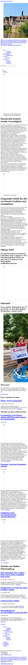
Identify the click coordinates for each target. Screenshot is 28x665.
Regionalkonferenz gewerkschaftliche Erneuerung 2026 (14, 611)
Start (4, 50)
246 (4, 562)
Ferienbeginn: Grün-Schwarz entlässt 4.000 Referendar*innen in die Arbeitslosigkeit (13, 417)
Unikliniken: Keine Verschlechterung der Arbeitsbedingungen (8, 515)
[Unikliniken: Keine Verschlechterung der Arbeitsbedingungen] (14, 530)
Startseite (5, 642)
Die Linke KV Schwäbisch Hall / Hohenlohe (11, 45)
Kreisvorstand (9, 55)
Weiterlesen (19, 408)
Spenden (8, 61)
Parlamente (8, 52)
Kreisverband (6, 54)
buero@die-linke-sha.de (6, 654)
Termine (5, 56)
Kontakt (5, 59)
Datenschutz (6, 644)
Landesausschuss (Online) (10, 601)
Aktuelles (8, 51)
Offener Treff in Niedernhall (11, 401)
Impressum (8, 63)
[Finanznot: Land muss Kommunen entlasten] (14, 480)
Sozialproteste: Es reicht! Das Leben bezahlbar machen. (14, 589)
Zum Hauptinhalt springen (6, 1)
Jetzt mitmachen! (4, 394)
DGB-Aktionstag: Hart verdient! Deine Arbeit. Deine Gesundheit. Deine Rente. (13, 574)
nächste (7, 562)
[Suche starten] (14, 662)
